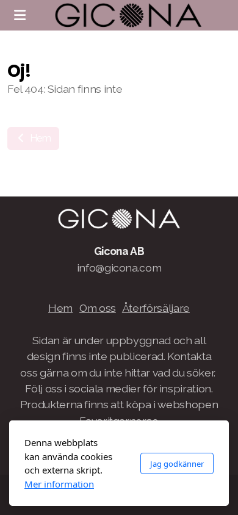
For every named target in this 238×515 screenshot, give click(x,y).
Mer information (59, 484)
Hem (39, 138)
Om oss (97, 307)
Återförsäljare (156, 307)
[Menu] (19, 15)
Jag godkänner (177, 463)
